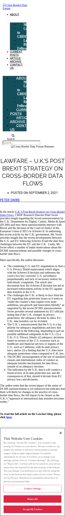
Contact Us (16, 66)
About (14, 14)
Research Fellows (27, 46)
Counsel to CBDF (26, 32)
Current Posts (16, 53)
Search (11, 138)
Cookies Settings (32, 488)
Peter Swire (10, 200)
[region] (32, 472)
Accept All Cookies (32, 509)
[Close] (61, 433)
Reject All (32, 499)
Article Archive (15, 60)
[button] (9, 135)
